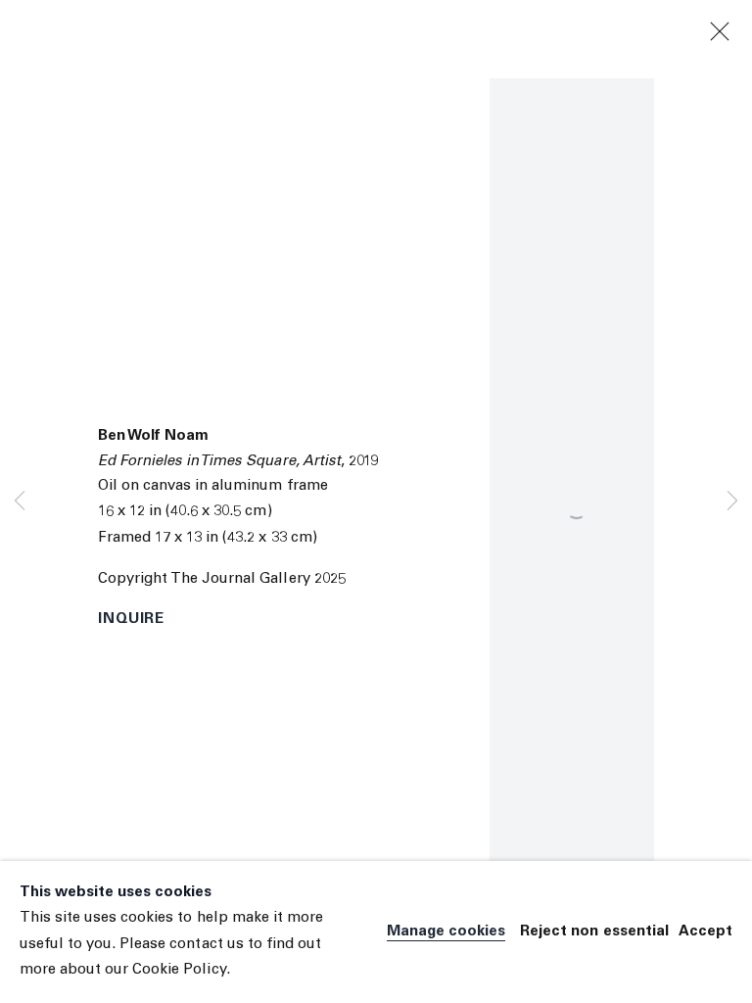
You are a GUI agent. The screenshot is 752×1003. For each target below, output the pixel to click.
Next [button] (732, 502)
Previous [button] (19, 502)
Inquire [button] (131, 619)
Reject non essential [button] (594, 932)
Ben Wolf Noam (153, 436)
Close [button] (719, 32)
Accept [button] (705, 932)
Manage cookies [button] (446, 932)
